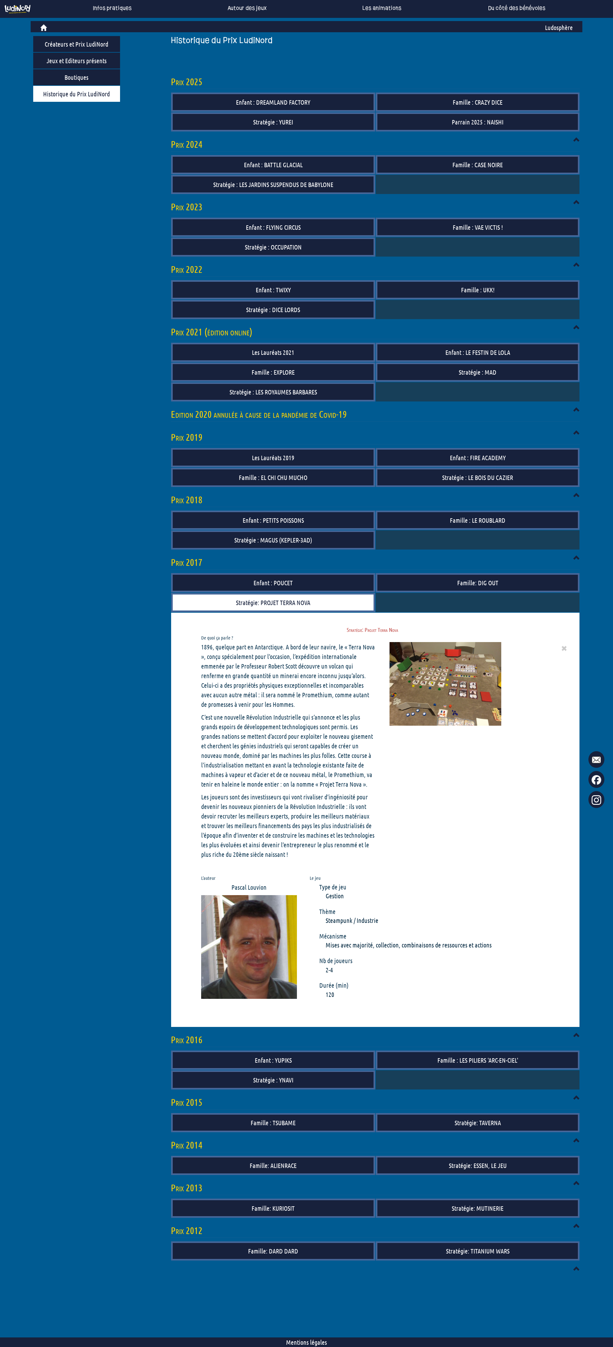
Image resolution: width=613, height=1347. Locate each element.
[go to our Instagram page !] (596, 799)
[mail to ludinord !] (596, 759)
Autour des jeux (247, 8)
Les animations (381, 8)
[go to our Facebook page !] (596, 779)
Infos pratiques (112, 8)
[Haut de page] (576, 140)
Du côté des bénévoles (516, 8)
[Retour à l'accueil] (17, 9)
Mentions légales (306, 1342)
